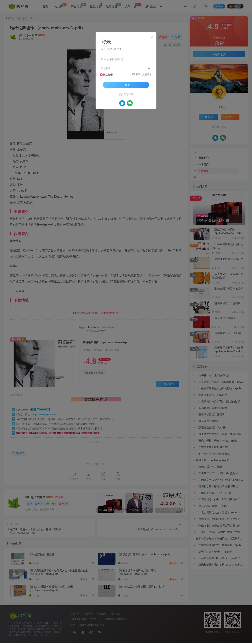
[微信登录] (130, 103)
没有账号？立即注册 (111, 48)
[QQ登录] (122, 103)
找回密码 (135, 74)
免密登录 (147, 74)
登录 (127, 85)
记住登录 (108, 74)
